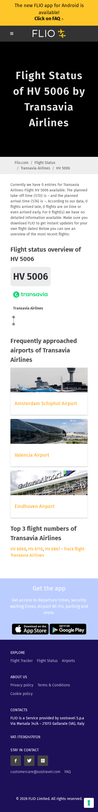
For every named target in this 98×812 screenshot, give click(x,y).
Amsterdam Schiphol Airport (46, 403)
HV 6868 (18, 548)
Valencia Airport (32, 455)
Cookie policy (21, 694)
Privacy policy (21, 685)
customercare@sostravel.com (35, 772)
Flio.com (21, 163)
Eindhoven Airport (35, 506)
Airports (68, 661)
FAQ (68, 772)
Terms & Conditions (54, 685)
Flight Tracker (21, 661)
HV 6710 (35, 548)
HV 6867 (52, 548)
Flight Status (44, 163)
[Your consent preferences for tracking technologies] (89, 803)
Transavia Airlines (35, 168)
